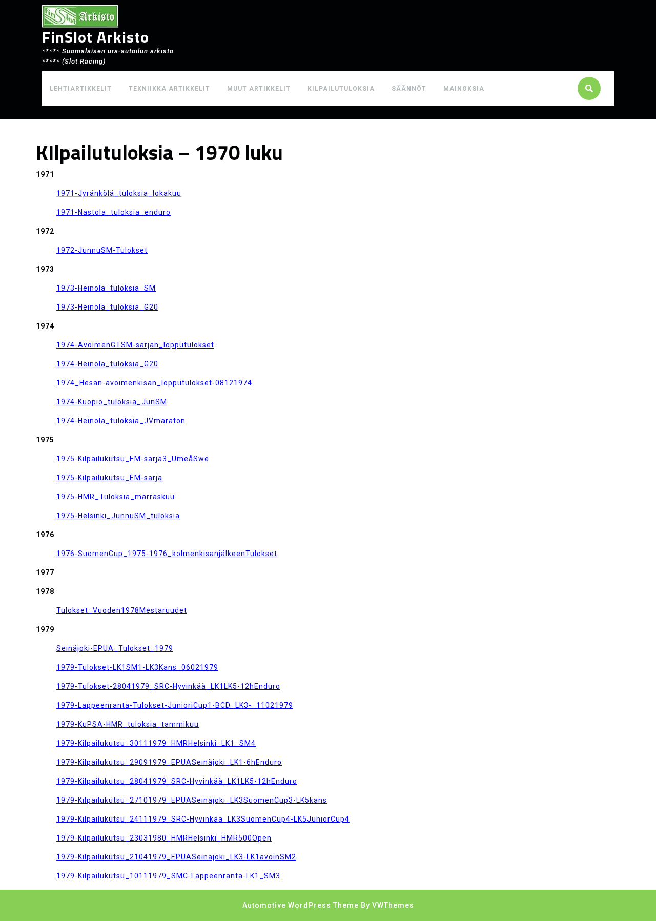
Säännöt (409, 88)
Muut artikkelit (259, 88)
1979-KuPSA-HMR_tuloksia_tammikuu (127, 724)
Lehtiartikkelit (81, 88)
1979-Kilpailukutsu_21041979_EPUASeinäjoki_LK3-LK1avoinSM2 (176, 857)
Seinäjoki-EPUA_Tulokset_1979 (114, 648)
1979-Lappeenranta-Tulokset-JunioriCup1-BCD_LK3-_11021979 (174, 705)
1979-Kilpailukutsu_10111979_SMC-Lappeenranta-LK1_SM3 (168, 876)
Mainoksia (463, 88)
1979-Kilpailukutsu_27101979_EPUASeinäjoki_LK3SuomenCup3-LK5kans (191, 800)
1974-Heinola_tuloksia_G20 (107, 364)
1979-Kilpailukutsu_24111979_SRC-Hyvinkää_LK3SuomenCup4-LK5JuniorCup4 (203, 819)
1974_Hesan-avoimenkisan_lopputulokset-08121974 (154, 383)
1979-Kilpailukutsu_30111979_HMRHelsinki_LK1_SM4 (156, 743)
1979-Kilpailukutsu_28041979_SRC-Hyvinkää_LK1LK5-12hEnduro (176, 781)
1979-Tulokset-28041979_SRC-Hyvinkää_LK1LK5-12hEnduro (168, 686)
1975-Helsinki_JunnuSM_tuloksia (118, 515)
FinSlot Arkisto (95, 37)
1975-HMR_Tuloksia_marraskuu (115, 497)
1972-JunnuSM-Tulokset (102, 250)
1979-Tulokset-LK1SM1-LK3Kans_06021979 (137, 667)
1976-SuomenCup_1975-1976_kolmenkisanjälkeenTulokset (166, 553)
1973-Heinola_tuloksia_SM (106, 288)
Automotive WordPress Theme (300, 905)
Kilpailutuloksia (341, 88)
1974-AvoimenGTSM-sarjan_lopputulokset (135, 345)
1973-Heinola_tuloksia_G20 (107, 307)
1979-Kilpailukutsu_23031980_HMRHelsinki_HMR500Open (164, 838)
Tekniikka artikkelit (169, 88)
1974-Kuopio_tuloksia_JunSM (111, 402)
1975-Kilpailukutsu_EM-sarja (109, 478)
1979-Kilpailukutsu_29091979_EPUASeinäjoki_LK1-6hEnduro (169, 762)
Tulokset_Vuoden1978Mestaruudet (121, 610)
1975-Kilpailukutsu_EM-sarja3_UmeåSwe (132, 459)
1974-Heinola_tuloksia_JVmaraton (121, 421)
